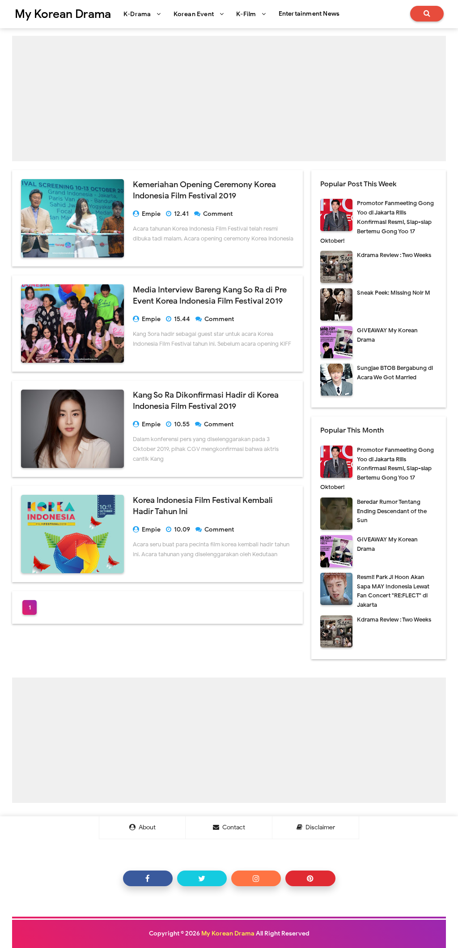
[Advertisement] (229, 98)
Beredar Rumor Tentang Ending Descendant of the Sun (392, 511)
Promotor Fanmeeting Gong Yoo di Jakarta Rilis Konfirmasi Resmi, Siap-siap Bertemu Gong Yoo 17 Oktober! (377, 221)
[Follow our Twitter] (202, 878)
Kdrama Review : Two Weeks (394, 255)
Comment (218, 214)
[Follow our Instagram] (256, 878)
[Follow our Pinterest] (310, 878)
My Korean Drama (227, 933)
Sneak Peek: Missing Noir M (393, 292)
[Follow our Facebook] (148, 878)
